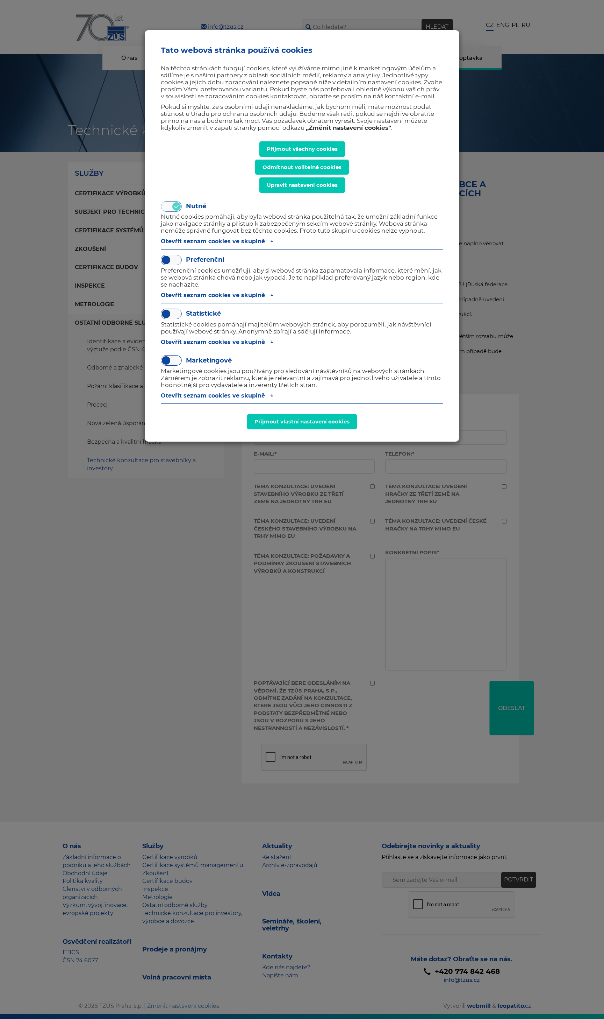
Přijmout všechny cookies (302, 149)
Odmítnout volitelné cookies (302, 167)
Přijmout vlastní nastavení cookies (302, 421)
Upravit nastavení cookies (302, 185)
